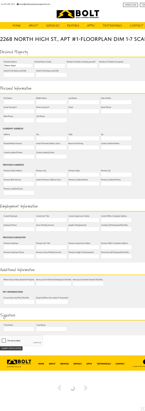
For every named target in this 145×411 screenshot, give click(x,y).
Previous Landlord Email (13, 189)
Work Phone (8, 116)
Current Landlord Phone (13, 153)
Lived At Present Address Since (48, 144)
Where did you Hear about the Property (19, 280)
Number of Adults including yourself (81, 62)
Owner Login (130, 5)
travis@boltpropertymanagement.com (34, 4)
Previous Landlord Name (78, 180)
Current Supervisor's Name (78, 216)
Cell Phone (40, 116)
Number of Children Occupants (111, 62)
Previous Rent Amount (12, 180)
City (37, 134)
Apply (91, 25)
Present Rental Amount (13, 144)
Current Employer (10, 216)
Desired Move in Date (42, 62)
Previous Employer (11, 243)
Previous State (74, 171)
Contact (120, 363)
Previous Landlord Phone (111, 180)
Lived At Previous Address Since (48, 180)
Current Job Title (42, 216)
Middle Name (41, 98)
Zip (102, 134)
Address (7, 134)
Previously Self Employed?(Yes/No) (115, 252)
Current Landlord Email (45, 153)
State (70, 134)
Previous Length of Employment (81, 252)
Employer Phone (10, 225)
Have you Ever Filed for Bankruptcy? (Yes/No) (53, 280)
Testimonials (112, 25)
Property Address (10, 62)
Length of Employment (77, 225)
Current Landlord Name (110, 144)
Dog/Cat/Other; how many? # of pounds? (52, 298)
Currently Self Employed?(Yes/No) (114, 225)
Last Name (72, 98)
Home (17, 25)
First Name (8, 98)
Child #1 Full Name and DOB (15, 71)
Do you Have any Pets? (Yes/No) (16, 298)
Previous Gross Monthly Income (48, 252)
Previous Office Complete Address (114, 243)
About (33, 25)
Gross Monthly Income (45, 225)
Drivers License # (42, 107)
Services (52, 25)
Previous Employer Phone (14, 252)
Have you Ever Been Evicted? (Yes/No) (88, 280)
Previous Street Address (13, 171)
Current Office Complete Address (114, 216)
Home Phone (106, 107)
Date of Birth (106, 98)
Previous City (41, 171)
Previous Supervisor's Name (79, 243)
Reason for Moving (75, 144)
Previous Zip (106, 171)
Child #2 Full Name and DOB (47, 71)
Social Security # (10, 107)
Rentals (73, 25)
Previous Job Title (43, 243)
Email (70, 107)
